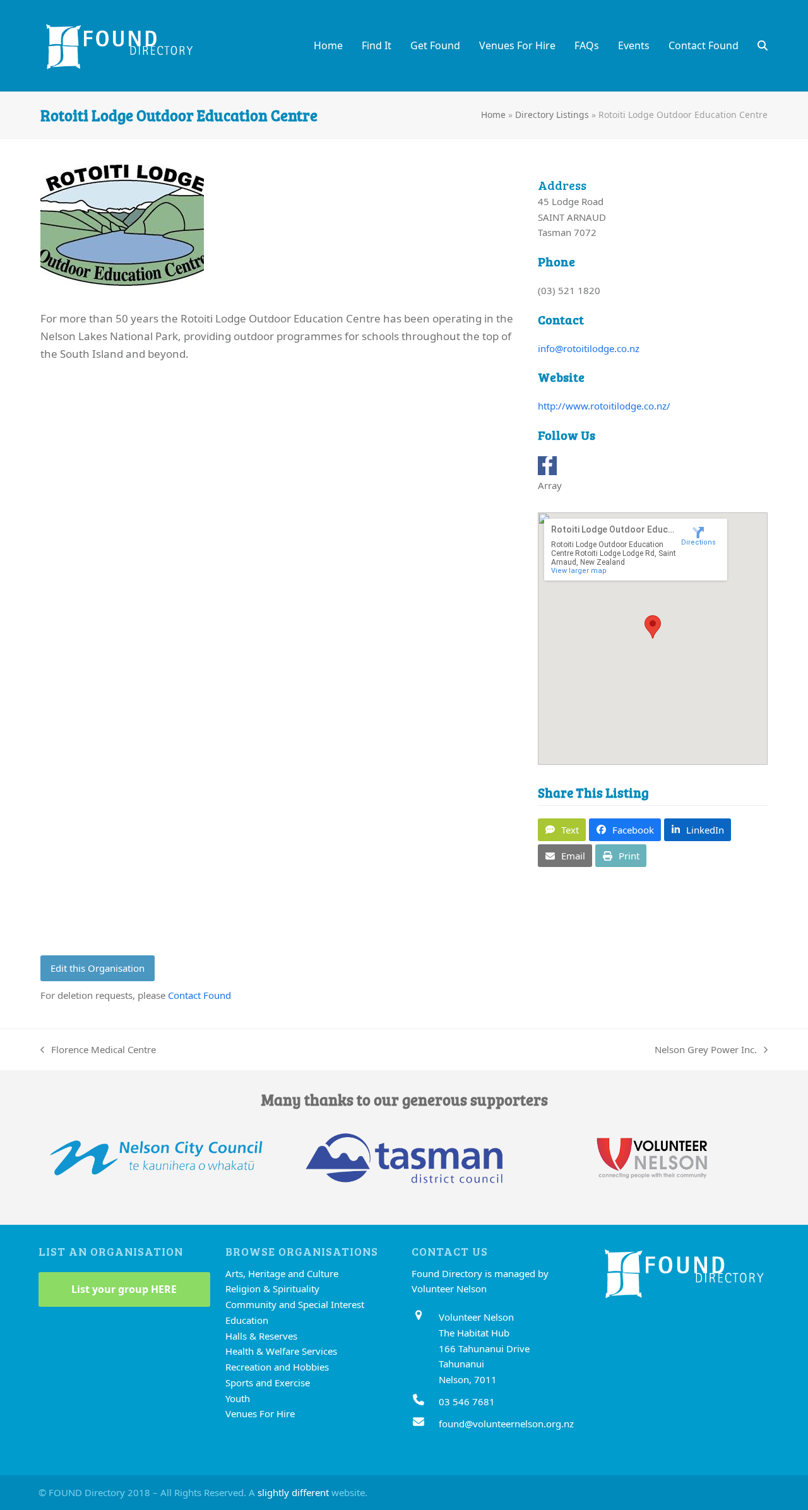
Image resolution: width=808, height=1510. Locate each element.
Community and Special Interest (294, 1304)
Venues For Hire (260, 1413)
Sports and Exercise (267, 1382)
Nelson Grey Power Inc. (706, 1050)
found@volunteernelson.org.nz (506, 1423)
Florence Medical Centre (98, 1050)
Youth (237, 1398)
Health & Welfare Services (281, 1351)
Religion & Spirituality (272, 1288)
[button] (762, 45)
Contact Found (199, 995)
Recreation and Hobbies (277, 1366)
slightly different (293, 1492)
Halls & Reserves (261, 1336)
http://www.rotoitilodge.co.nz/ (604, 405)
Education (246, 1320)
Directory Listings (552, 115)
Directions (698, 542)
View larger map (579, 571)
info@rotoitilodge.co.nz (588, 348)
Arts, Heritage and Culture (281, 1273)
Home (493, 115)
